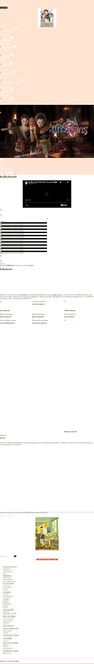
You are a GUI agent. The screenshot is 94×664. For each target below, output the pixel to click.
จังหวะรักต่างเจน (4, 104)
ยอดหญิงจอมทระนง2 (7, 604)
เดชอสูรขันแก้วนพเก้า (11, 635)
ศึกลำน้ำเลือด (9, 616)
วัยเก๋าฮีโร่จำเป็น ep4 (5, 66)
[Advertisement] (47, 282)
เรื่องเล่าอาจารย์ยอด (10, 643)
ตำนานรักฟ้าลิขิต (8, 583)
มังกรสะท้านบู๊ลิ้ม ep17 (5, 74)
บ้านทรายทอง (5, 588)
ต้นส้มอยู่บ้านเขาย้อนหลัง (70, 431)
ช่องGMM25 (30, 265)
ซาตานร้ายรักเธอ (8, 571)
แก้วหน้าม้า (5, 646)
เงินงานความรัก (4, 52)
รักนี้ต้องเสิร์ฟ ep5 (4, 57)
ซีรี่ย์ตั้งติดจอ (7, 576)
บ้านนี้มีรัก (7, 592)
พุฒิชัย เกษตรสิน (57, 295)
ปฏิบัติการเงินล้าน (4, 95)
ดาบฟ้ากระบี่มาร (8, 579)
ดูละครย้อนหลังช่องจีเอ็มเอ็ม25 (40, 512)
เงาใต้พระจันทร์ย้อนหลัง (38, 304)
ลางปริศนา (5, 607)
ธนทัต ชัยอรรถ (24, 295)
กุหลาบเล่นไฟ (6, 568)
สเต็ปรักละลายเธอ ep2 (5, 40)
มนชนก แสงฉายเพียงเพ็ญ (30, 296)
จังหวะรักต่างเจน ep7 (5, 100)
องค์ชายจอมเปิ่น (7, 631)
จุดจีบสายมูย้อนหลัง (5, 310)
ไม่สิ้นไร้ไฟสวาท (7, 653)
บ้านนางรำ (5, 590)
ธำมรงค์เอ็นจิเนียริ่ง (14, 661)
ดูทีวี (1, 661)
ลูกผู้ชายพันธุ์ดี (8, 610)
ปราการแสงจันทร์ (4, 35)
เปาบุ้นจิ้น (7, 638)
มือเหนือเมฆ (5, 601)
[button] (47, 216)
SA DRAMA (3, 1)
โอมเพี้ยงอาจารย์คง (11, 651)
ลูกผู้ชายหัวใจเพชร (6, 611)
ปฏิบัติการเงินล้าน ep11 (6, 92)
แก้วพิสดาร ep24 (4, 162)
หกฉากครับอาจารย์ (5, 86)
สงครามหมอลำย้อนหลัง (8, 618)
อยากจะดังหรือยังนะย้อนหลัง (7, 323)
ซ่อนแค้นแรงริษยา (6, 577)
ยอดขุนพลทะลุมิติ (6, 602)
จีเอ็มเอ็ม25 (29, 512)
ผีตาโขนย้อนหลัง (8, 596)
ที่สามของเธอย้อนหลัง (5, 316)
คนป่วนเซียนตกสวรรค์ (7, 569)
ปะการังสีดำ (5, 594)
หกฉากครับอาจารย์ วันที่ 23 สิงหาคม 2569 (10, 83)
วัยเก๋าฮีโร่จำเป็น (4, 69)
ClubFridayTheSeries (10, 566)
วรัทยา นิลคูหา (56, 296)
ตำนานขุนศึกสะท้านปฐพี (9, 581)
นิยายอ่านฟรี (5, 661)
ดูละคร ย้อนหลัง (22, 512)
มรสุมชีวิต (6, 599)
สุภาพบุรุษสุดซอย (8, 625)
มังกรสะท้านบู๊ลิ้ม (4, 78)
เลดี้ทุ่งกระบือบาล (6, 644)
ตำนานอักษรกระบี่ (6, 585)
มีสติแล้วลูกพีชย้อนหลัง (38, 316)
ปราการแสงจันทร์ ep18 (6, 31)
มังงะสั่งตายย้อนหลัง (69, 316)
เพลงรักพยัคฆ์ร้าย (6, 640)
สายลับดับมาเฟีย (6, 622)
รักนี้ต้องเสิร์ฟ (3, 60)
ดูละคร (2, 265)
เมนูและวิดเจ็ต (4, 7)
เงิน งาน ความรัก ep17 (5, 49)
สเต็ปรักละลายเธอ (4, 43)
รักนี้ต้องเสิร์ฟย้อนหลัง (69, 310)
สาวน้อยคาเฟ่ (5, 623)
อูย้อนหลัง (2, 438)
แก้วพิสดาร (3, 165)
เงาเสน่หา (5, 633)
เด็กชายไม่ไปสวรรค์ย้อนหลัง (39, 323)
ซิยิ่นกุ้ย (4, 573)
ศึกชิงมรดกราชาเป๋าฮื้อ (9, 613)
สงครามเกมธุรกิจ (8, 620)
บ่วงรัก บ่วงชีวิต (7, 587)
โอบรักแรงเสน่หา (8, 648)
